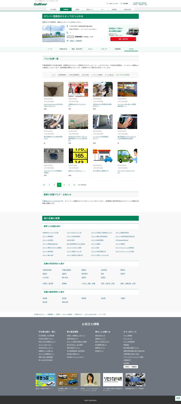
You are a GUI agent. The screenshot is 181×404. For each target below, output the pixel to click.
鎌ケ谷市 (65, 277)
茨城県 (45, 298)
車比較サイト (99, 351)
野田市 (122, 270)
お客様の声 (127, 360)
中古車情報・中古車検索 (46, 335)
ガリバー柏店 (95, 247)
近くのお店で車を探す (46, 360)
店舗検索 (65, 9)
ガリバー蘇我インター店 (74, 251)
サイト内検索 (127, 335)
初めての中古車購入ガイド (47, 341)
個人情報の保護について (131, 348)
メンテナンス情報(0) (96, 75)
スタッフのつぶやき (91, 314)
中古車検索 (53, 9)
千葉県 (122, 298)
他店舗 (178, 398)
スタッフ (104, 49)
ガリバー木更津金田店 (73, 236)
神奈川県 (65, 302)
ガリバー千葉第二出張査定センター (101, 232)
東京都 (45, 302)
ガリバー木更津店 (48, 240)
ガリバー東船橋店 (48, 236)
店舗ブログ (78, 314)
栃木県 (64, 298)
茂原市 (45, 273)
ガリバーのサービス (45, 345)
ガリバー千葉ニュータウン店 (99, 255)
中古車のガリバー (39, 314)
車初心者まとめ (100, 335)
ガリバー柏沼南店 (48, 251)
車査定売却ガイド (72, 338)
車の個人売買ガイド (73, 354)
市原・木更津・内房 (108, 283)
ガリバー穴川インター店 (74, 232)
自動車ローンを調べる (46, 351)
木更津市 (104, 270)
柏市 (102, 273)
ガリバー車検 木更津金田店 (99, 236)
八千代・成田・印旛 (88, 283)
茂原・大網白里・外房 (128, 283)
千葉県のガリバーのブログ (51, 201)
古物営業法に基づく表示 (131, 354)
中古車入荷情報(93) (74, 75)
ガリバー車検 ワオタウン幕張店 (52, 247)
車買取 (77, 9)
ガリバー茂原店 (95, 244)
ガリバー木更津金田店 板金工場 (125, 236)
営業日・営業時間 (76, 41)
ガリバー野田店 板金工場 (50, 244)
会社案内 (126, 363)
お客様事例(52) (62, 75)
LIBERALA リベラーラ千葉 (50, 232)
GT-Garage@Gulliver (122, 240)
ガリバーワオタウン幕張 (74, 247)
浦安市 (84, 277)
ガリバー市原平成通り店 (98, 251)
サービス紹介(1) (109, 75)
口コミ (90, 49)
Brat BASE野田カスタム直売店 (76, 244)
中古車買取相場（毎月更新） (76, 351)
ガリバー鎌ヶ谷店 (48, 255)
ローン (102, 9)
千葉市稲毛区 (47, 270)
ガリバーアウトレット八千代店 (125, 251)
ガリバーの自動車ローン (46, 354)
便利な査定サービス (73, 348)
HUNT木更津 (71, 240)
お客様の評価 (127, 9)
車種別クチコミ (100, 348)
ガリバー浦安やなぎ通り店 (75, 255)
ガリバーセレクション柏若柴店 (125, 247)
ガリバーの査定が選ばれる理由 (77, 341)
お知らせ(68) (85, 75)
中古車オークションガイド (75, 357)
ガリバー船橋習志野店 (122, 232)
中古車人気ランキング (46, 348)
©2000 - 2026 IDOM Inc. (90, 400)
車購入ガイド (90, 9)
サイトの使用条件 (129, 341)
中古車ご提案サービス (46, 338)
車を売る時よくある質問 (74, 345)
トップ (50, 49)
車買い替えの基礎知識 (46, 357)
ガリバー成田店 (120, 244)
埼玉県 (103, 298)
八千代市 (46, 277)
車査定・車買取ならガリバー (76, 335)
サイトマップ (127, 338)
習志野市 (85, 273)
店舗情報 (118, 49)
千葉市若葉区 (66, 270)
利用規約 (126, 345)
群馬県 (84, 298)
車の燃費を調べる (101, 345)
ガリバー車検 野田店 (97, 240)
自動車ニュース (100, 338)
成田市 (64, 273)
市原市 (122, 273)
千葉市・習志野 (48, 283)
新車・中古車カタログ (102, 341)
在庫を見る (63, 49)
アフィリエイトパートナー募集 (133, 357)
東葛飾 (64, 283)
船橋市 (84, 270)
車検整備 (114, 9)
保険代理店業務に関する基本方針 (134, 351)
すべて (54, 75)
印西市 (103, 277)
